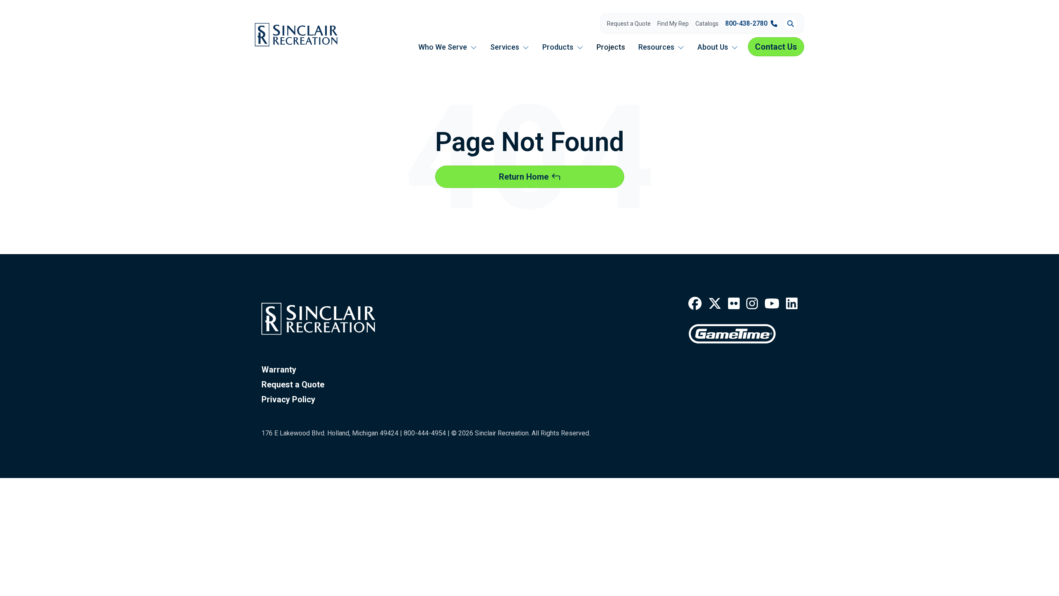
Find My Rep (673, 23)
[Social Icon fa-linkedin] (792, 304)
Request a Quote (629, 23)
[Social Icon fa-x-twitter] (714, 304)
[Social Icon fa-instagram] (752, 304)
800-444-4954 (425, 433)
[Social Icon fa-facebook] (695, 304)
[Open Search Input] (790, 23)
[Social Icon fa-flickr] (734, 304)
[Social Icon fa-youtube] (771, 304)
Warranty (278, 370)
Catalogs (707, 23)
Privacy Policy (288, 399)
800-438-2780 (746, 23)
